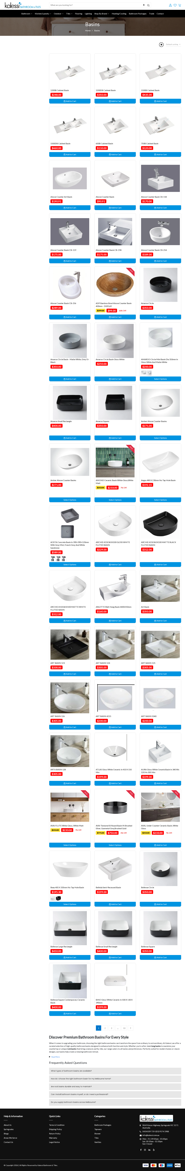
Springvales (9, 1129)
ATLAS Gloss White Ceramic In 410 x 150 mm (114, 770)
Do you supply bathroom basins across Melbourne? (73, 1102)
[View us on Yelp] (154, 1150)
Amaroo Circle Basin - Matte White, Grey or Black (69, 360)
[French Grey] (58, 558)
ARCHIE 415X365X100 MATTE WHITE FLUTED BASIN (68, 608)
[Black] (58, 898)
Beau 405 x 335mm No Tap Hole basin (67, 887)
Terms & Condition (56, 1125)
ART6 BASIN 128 (58, 769)
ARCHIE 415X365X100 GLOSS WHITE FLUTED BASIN (113, 543)
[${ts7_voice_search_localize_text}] (143, 5)
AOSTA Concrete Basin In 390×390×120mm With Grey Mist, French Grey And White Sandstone (69, 545)
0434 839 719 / (149, 1131)
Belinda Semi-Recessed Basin (108, 887)
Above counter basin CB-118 (154, 197)
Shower (97, 1133)
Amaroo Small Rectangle (61, 421)
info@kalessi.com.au (150, 1135)
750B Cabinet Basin (149, 143)
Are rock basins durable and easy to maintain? (71, 1086)
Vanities (97, 1142)
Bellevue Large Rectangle (61, 946)
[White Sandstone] (63, 558)
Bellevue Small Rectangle (106, 946)
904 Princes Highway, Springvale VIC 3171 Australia (160, 1126)
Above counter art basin (61, 197)
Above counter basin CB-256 (63, 303)
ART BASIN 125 (148, 663)
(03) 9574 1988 (162, 1131)
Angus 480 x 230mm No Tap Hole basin (158, 480)
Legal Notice (54, 1142)
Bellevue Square (148, 946)
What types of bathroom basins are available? (71, 1071)
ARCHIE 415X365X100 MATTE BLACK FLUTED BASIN (158, 543)
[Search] (148, 5)
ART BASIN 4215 (103, 716)
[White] (53, 898)
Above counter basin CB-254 (154, 250)
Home (88, 30)
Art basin (145, 607)
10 (124, 1028)
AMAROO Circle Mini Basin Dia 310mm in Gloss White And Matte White (159, 360)
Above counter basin (105, 197)
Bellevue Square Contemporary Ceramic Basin (67, 1001)
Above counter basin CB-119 (63, 250)
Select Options (160, 379)
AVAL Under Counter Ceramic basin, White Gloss (159, 827)
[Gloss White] (143, 373)
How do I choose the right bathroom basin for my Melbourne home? (81, 1078)
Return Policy (55, 1133)
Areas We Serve (10, 1138)
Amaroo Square (102, 421)
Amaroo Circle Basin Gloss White (110, 359)
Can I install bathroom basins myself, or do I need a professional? (79, 1094)
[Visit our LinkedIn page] (149, 1150)
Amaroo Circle (147, 303)
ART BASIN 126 (57, 716)
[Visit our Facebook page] (140, 1150)
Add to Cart (71, 101)
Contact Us (8, 1142)
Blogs (6, 1133)
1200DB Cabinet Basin (106, 90)
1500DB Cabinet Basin (60, 143)
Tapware (98, 1129)
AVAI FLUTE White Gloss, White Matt (66, 825)
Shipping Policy (55, 1129)
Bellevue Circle (147, 887)
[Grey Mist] (53, 558)
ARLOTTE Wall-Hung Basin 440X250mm (113, 607)
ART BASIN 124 (103, 663)
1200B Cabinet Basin (59, 90)
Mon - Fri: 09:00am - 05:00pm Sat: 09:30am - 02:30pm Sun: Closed (155, 1141)
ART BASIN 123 (57, 663)
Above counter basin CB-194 (108, 250)
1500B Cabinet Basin (150, 90)
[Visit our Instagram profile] (145, 1150)
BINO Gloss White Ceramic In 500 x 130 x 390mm (114, 1001)
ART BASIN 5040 (148, 716)
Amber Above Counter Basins (154, 421)
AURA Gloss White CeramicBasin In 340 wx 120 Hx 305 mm (160, 770)
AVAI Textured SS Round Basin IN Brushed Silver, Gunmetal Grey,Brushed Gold (114, 827)
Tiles (96, 1138)
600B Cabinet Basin (104, 143)
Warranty (53, 1138)
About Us (7, 1125)
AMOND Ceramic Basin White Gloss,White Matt (114, 481)
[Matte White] (149, 373)
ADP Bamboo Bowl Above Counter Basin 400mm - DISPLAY (114, 304)
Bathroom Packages (102, 1125)
